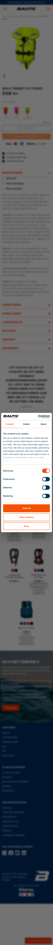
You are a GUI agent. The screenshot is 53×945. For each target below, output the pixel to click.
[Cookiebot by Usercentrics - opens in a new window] (38, 416)
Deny (26, 526)
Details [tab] (26, 424)
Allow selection (26, 517)
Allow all (26, 508)
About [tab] (43, 424)
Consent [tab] (9, 424)
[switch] (46, 479)
